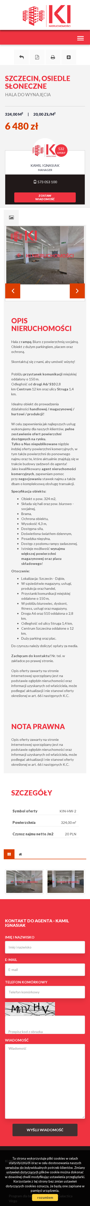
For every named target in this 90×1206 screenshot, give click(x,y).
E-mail (11, 959)
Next (77, 290)
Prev (12, 290)
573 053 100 (47, 182)
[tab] (11, 217)
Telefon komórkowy (26, 982)
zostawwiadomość (44, 197)
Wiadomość (16, 1040)
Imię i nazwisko (19, 937)
